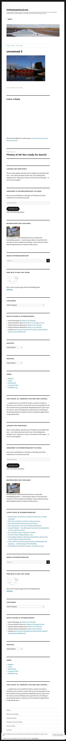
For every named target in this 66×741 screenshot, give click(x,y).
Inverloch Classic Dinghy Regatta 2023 (20, 535)
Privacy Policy (11, 726)
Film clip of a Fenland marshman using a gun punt (24, 521)
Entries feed (12, 383)
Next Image (19, 45)
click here (10, 289)
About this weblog (12, 714)
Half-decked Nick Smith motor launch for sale (23, 523)
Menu (10, 19)
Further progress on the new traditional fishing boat (25, 526)
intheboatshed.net (17, 9)
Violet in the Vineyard (29, 320)
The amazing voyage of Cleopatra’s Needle (21, 532)
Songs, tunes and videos (14, 722)
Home (9, 710)
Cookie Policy (35, 738)
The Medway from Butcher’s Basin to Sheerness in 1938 (26, 546)
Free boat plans (11, 718)
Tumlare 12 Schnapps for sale (35, 323)
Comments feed (13, 385)
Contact (9, 730)
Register (10, 378)
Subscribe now (13, 209)
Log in (10, 381)
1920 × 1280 (19, 87)
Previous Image (11, 45)
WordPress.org (12, 387)
